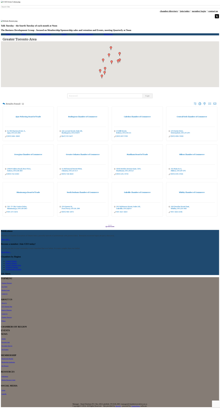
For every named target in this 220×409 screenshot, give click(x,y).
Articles (3, 339)
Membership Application (8, 362)
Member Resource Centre (8, 380)
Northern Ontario (12, 267)
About (23, 34)
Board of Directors (6, 310)
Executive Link (5, 342)
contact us (213, 11)
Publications (4, 376)
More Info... (5, 239)
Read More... (6, 252)
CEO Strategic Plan (44, 34)
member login (199, 11)
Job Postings (4, 349)
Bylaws (3, 321)
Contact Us (4, 294)
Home (8, 34)
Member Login (5, 290)
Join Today (4, 287)
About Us (4, 303)
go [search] (148, 96)
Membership (108, 34)
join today (185, 11)
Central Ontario (11, 261)
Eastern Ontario (11, 263)
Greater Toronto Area (13, 265)
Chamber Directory (6, 283)
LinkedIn (3, 394)
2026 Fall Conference (85, 34)
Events (64, 34)
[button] (118, 61)
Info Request (4, 366)
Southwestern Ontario (13, 269)
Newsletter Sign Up (6, 346)
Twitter (3, 390)
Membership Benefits (7, 359)
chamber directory (169, 11)
